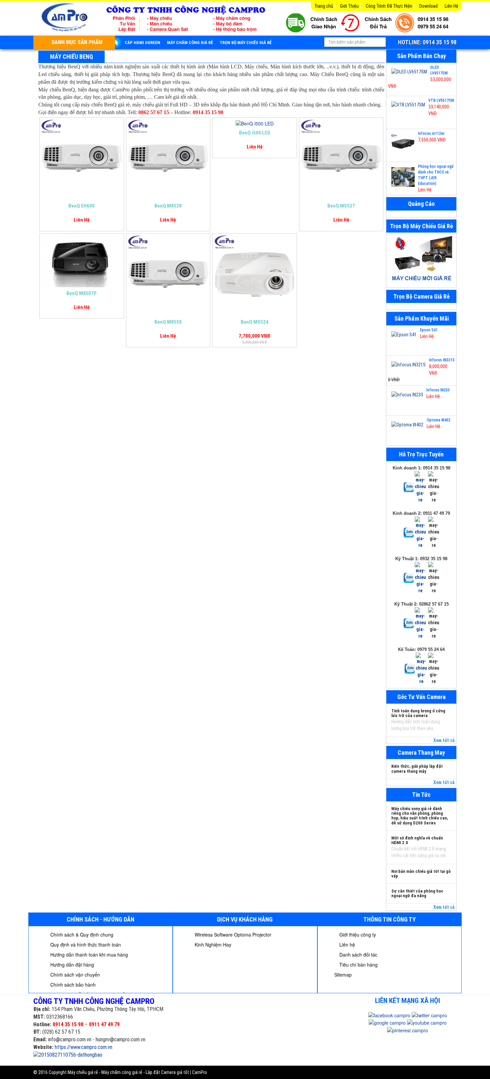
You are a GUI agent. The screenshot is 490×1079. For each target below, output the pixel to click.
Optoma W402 (438, 420)
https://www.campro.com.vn (83, 1047)
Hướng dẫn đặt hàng (71, 964)
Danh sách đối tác (357, 954)
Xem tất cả (444, 740)
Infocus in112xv (431, 133)
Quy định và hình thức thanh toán (85, 944)
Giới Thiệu (349, 6)
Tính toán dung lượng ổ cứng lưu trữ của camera (418, 713)
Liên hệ (346, 944)
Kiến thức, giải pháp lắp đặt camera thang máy (417, 768)
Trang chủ (323, 6)
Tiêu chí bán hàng (358, 964)
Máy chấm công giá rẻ (190, 42)
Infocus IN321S (442, 360)
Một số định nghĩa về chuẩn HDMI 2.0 (417, 840)
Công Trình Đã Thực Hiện (389, 6)
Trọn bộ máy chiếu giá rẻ (246, 42)
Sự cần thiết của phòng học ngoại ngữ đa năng (417, 893)
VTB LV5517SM (441, 100)
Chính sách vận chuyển (74, 974)
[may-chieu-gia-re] (421, 260)
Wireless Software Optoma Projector (232, 934)
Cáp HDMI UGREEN (142, 42)
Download (428, 6)
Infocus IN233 (438, 390)
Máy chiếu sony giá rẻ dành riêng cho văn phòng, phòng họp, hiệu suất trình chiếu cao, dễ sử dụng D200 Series (419, 815)
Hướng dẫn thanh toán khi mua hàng (88, 954)
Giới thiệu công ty (357, 934)
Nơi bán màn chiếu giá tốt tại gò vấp (421, 873)
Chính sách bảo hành (72, 984)
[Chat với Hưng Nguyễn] (409, 486)
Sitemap (343, 974)
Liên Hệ (451, 6)
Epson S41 (429, 330)
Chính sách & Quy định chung (81, 934)
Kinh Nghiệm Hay (212, 944)
